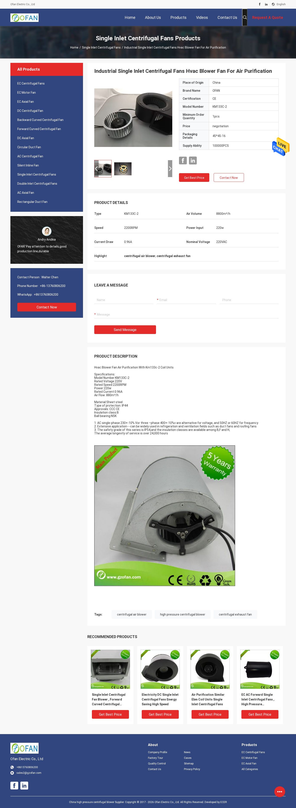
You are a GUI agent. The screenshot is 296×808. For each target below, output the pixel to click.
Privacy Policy (192, 769)
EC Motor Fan (26, 92)
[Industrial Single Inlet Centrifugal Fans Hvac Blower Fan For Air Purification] (133, 117)
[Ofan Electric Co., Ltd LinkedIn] (266, 4)
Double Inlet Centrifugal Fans (37, 183)
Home (74, 47)
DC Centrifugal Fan (30, 110)
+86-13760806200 (52, 286)
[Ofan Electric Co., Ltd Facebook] (259, 4)
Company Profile (157, 752)
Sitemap (189, 763)
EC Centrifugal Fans (31, 83)
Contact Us (154, 769)
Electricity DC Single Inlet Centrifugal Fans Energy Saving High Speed (160, 699)
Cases (188, 757)
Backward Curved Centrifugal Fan (40, 120)
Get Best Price (194, 177)
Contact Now (47, 307)
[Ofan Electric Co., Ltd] (24, 17)
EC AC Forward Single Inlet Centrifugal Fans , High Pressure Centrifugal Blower (257, 700)
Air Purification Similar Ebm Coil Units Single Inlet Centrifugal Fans (208, 699)
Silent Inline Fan (28, 165)
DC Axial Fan (25, 138)
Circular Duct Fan (29, 147)
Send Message (125, 330)
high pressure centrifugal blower (182, 614)
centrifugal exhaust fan (235, 614)
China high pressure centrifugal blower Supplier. (97, 802)
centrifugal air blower (131, 614)
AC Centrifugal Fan (30, 156)
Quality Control (157, 763)
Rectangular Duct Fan (32, 202)
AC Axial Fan (25, 192)
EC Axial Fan (25, 101)
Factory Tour (155, 757)
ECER (223, 802)
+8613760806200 (46, 294)
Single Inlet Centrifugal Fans (101, 47)
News (187, 752)
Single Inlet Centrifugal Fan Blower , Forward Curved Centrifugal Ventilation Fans (108, 700)
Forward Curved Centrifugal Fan (39, 129)
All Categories (250, 769)
